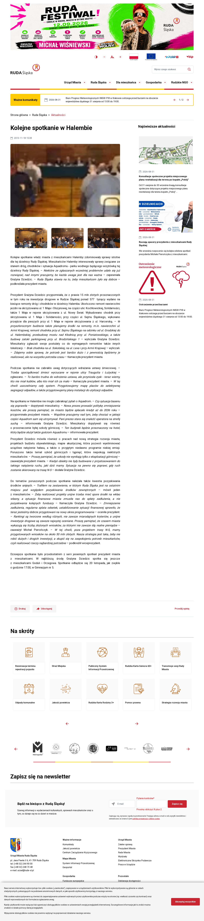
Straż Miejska (66, 658)
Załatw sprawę (125, 844)
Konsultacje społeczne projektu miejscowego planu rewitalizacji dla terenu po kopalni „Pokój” (166, 163)
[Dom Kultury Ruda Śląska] (130, 748)
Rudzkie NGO (179, 82)
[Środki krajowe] (133, 56)
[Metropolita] (37, 748)
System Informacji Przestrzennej (79, 863)
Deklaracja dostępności (129, 881)
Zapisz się (177, 804)
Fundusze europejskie (73, 881)
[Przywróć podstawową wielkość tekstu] (112, 57)
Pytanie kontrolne (145, 798)
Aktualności (58, 115)
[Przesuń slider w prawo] (136, 723)
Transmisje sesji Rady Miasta (176, 658)
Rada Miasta (124, 852)
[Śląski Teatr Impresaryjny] (111, 748)
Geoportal (67, 867)
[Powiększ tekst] (120, 57)
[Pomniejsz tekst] (104, 57)
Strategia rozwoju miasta (176, 695)
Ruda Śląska (98, 82)
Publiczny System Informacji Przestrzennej (102, 658)
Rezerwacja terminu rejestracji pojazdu (29, 658)
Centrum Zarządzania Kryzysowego (80, 852)
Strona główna (19, 115)
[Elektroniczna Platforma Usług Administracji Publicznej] (171, 57)
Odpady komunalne (29, 695)
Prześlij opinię (182, 608)
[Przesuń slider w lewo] (67, 723)
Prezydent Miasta (126, 848)
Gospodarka (154, 82)
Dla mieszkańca (126, 82)
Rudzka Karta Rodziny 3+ (102, 695)
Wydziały (122, 856)
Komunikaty (68, 844)
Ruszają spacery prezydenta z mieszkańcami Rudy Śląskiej (166, 228)
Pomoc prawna (139, 695)
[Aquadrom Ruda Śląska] (166, 748)
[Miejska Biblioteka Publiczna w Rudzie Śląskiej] (93, 748)
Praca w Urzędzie (126, 864)
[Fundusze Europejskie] (151, 56)
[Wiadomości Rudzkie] (148, 748)
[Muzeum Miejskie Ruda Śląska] (74, 748)
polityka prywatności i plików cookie (146, 819)
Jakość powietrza (66, 695)
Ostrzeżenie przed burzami (115, 100)
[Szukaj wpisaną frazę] (189, 69)
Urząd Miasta (72, 82)
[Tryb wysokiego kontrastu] (96, 57)
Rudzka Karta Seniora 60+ (139, 658)
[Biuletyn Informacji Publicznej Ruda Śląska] (190, 57)
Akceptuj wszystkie (185, 901)
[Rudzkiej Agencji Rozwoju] (56, 748)
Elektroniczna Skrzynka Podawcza (134, 860)
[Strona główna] (25, 69)
